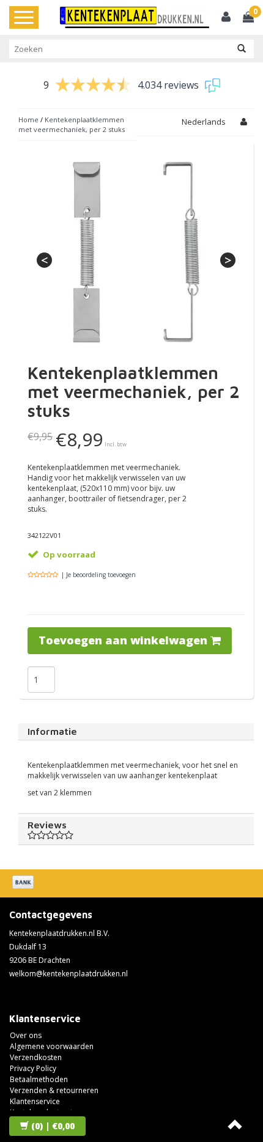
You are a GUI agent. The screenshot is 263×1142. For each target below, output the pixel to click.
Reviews (47, 824)
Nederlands (204, 121)
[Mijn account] (226, 18)
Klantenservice (35, 1101)
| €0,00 (53, 1126)
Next (227, 260)
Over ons (26, 1035)
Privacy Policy (33, 1068)
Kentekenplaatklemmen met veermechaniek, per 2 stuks (71, 124)
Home (28, 119)
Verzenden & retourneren (54, 1090)
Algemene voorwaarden (52, 1046)
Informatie (52, 731)
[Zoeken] (241, 49)
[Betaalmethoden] (24, 883)
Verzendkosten (36, 1057)
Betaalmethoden (39, 1079)
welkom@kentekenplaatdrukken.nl (68, 973)
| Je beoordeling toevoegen (98, 574)
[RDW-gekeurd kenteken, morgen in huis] (134, 17)
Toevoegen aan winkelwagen (124, 640)
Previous (44, 260)
